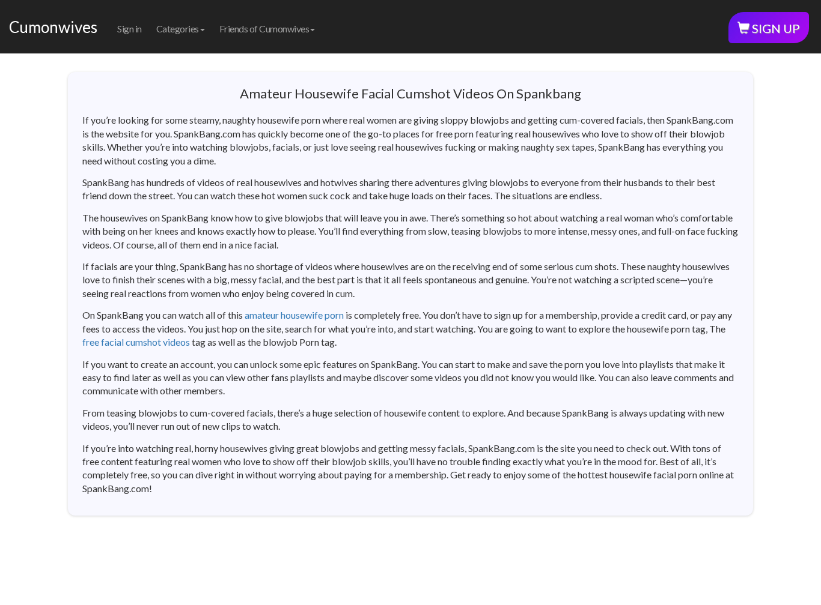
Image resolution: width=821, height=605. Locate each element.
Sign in (129, 28)
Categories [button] (177, 28)
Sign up (774, 28)
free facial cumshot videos (136, 342)
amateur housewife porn (294, 315)
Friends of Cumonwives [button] (264, 28)
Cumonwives (53, 27)
